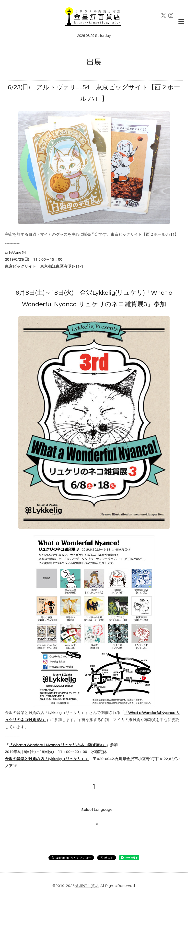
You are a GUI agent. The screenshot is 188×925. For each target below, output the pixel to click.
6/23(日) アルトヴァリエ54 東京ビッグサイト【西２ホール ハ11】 (94, 93)
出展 (94, 62)
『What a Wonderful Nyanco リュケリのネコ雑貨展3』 (57, 745)
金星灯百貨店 (87, 886)
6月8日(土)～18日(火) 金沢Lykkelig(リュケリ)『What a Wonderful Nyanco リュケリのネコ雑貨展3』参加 (94, 298)
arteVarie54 (15, 252)
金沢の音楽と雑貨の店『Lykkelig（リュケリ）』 (47, 759)
